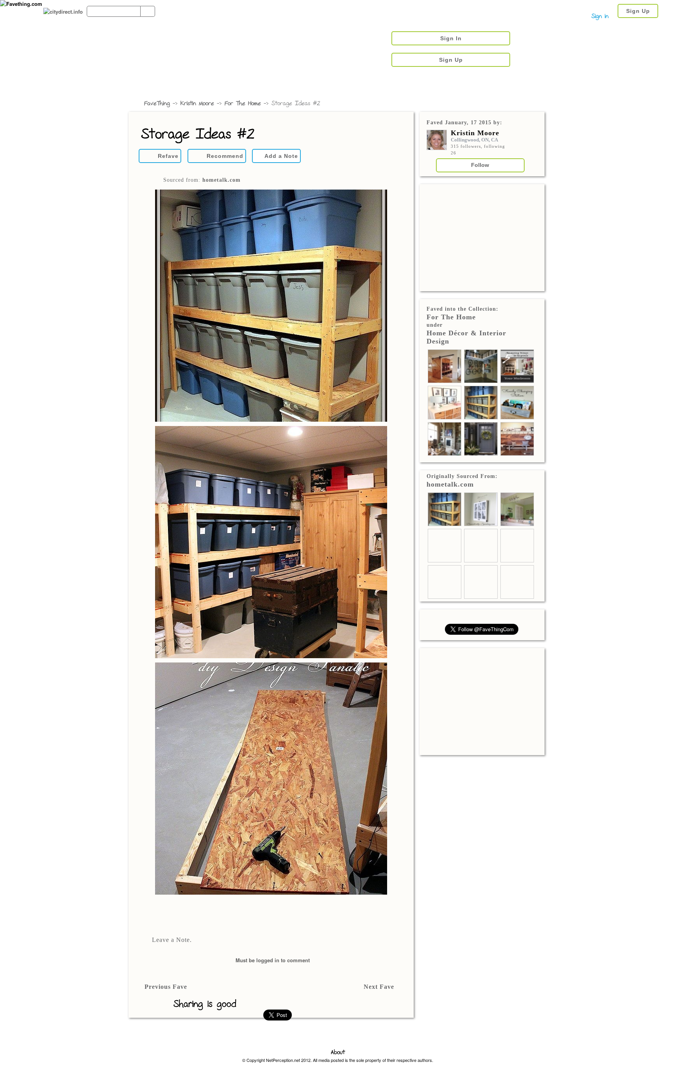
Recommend (225, 156)
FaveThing (157, 104)
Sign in (600, 17)
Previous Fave (166, 986)
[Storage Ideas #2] (271, 543)
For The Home (243, 104)
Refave (168, 156)
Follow (480, 165)
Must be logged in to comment (273, 960)
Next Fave (379, 986)
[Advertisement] (482, 237)
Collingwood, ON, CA (474, 140)
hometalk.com (221, 180)
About (338, 1053)
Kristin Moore (197, 104)
